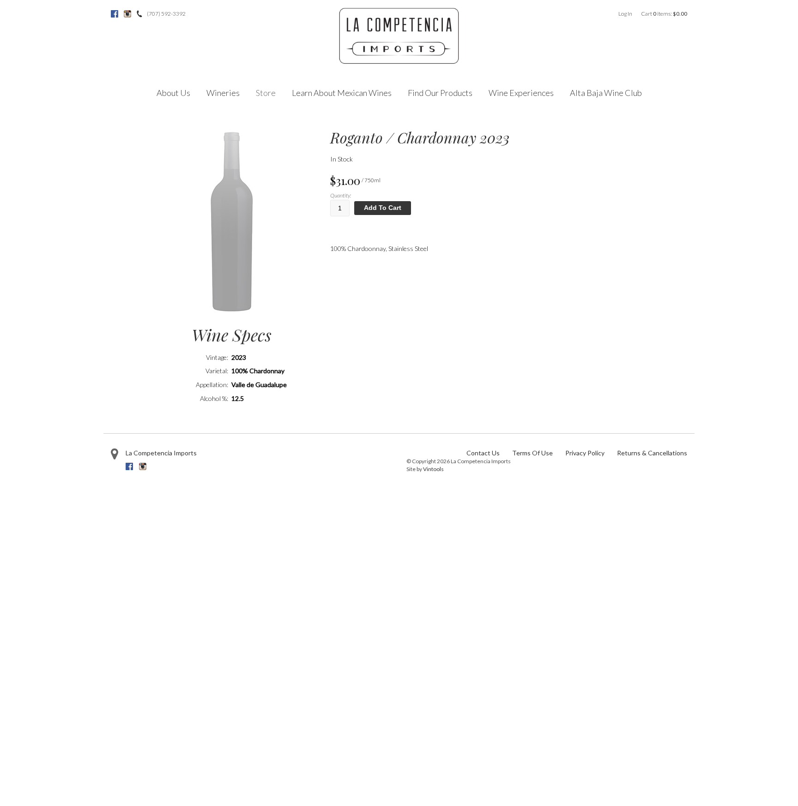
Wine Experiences (521, 93)
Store (266, 93)
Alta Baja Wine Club (606, 93)
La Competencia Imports (161, 453)
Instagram (127, 14)
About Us (173, 93)
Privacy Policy (585, 453)
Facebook (114, 14)
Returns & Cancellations (652, 453)
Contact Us (483, 453)
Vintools (433, 469)
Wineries (223, 93)
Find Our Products (440, 93)
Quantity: (340, 195)
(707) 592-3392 (166, 13)
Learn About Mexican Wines (342, 93)
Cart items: (664, 13)
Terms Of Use (532, 453)
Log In (625, 13)
